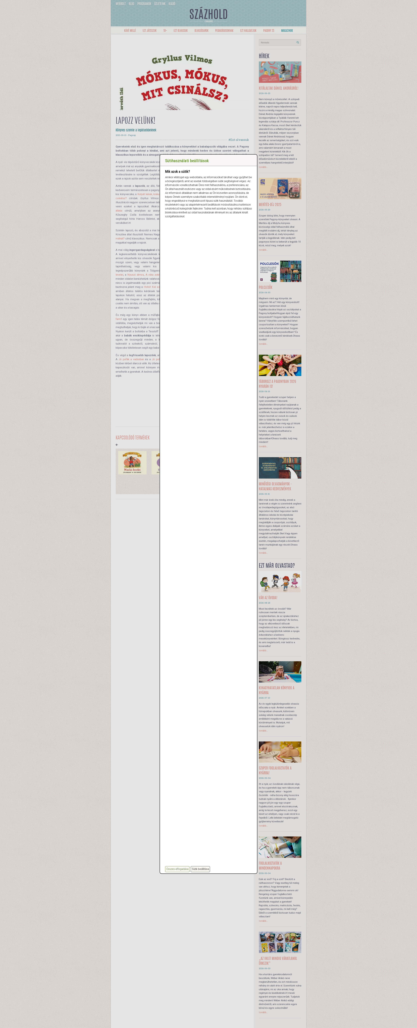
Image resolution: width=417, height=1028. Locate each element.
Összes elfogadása (177, 869)
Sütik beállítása (200, 869)
